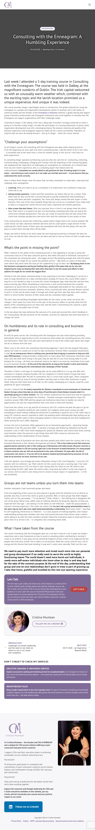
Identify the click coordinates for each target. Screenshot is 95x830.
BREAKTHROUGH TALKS (17, 686)
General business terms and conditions (70, 821)
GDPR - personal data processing (42, 821)
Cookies (25, 821)
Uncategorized (47, 29)
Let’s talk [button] (79, 589)
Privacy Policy (16, 821)
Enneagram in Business (47, 112)
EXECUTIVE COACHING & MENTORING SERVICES (27, 668)
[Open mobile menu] (89, 5)
